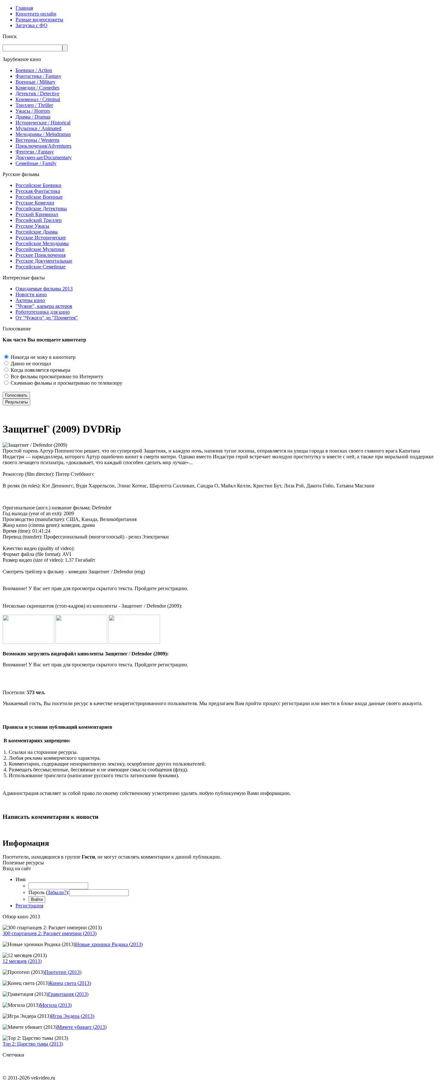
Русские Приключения (40, 255)
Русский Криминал (36, 214)
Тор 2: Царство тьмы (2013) (33, 1044)
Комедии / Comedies (37, 87)
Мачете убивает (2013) (82, 1027)
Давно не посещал (30, 363)
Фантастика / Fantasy (38, 76)
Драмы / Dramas (32, 117)
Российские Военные (39, 197)
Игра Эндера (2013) (72, 1016)
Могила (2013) (56, 1005)
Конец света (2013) (70, 983)
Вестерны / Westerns (37, 140)
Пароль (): (48, 892)
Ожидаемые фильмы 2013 (44, 288)
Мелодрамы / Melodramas (43, 134)
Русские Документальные (43, 261)
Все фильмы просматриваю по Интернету (56, 376)
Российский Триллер (38, 220)
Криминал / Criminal (37, 99)
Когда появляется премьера (39, 370)
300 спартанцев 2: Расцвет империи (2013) (50, 933)
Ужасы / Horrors (32, 111)
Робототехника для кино (42, 312)
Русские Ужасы (32, 226)
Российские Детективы (41, 208)
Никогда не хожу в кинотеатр (42, 357)
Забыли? (56, 892)
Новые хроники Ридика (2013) (109, 944)
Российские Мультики (40, 249)
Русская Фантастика (37, 191)
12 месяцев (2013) (22, 961)
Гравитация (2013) (68, 994)
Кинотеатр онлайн (35, 13)
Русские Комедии (34, 202)
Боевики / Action (33, 70)
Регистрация (29, 905)
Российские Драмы (36, 232)
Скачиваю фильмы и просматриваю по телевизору (65, 383)
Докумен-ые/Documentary (43, 157)
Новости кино (31, 294)
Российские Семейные (40, 266)
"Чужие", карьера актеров (43, 306)
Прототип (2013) (63, 972)
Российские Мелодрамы (42, 243)
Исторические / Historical (42, 122)
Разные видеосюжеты (39, 19)
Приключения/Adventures (43, 146)
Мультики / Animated (38, 128)
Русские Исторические (40, 237)
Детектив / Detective (37, 93)
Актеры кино (30, 300)
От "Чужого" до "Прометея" (46, 317)
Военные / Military (35, 82)
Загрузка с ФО (31, 25)
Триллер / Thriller (34, 105)
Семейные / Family (35, 163)
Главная (24, 8)
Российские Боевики (38, 185)
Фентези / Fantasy (34, 151)
